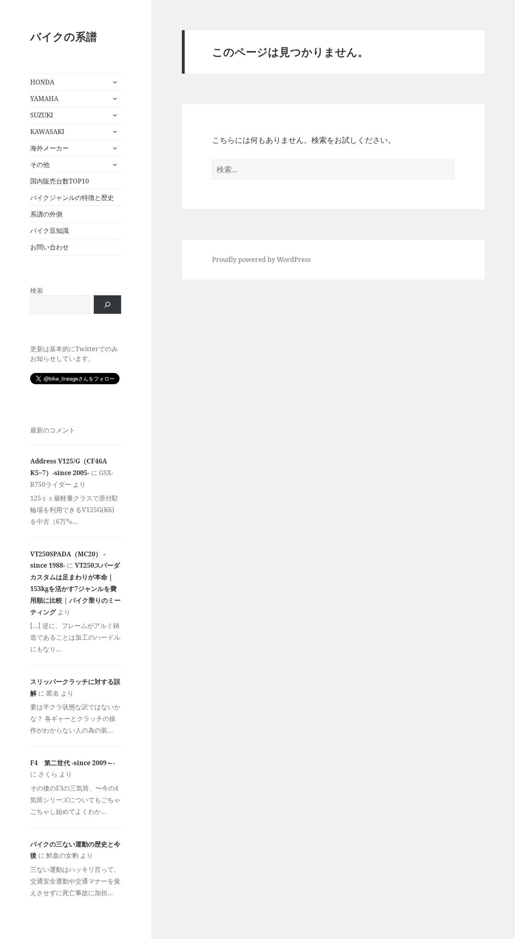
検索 (36, 290)
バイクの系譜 (63, 36)
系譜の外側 (46, 214)
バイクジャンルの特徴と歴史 (72, 197)
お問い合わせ (49, 247)
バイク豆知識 (49, 230)
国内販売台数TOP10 (59, 181)
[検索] (107, 304)
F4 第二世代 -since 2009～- (72, 762)
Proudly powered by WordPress (261, 259)
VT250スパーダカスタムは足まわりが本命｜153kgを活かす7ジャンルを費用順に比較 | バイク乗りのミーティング (75, 588)
